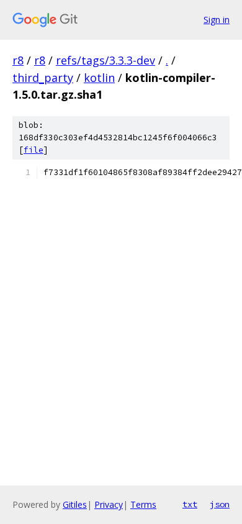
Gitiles (75, 504)
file (33, 150)
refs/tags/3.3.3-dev (105, 60)
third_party (42, 77)
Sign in (217, 19)
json (220, 504)
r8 (18, 60)
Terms (143, 504)
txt (189, 504)
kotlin (99, 77)
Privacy (108, 504)
